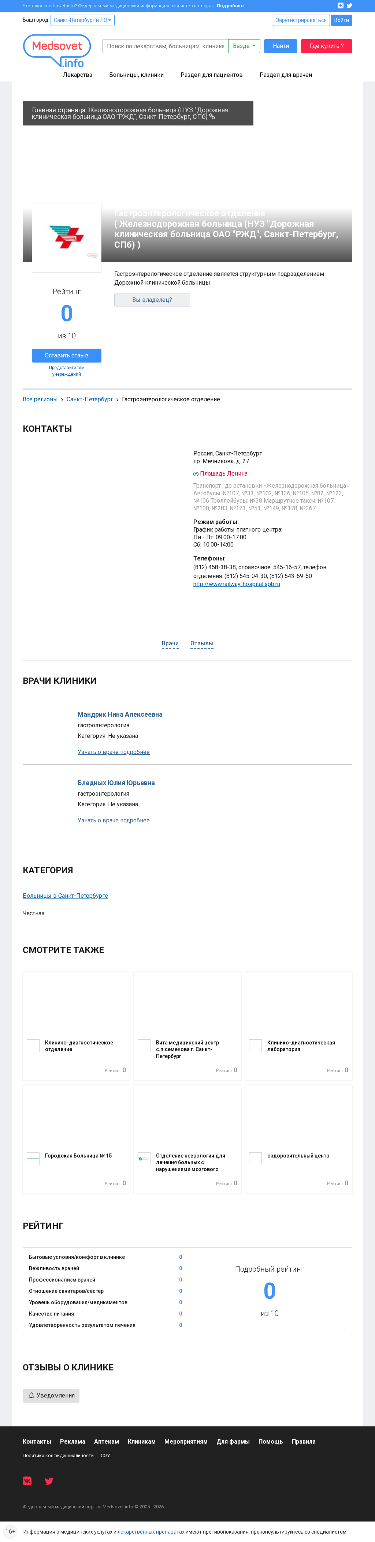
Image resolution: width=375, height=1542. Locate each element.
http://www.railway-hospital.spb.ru (236, 584)
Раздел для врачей (286, 74)
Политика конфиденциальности (58, 1455)
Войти (341, 20)
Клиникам (142, 1441)
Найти (281, 45)
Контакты (37, 1441)
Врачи (170, 643)
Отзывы (202, 643)
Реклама (72, 1441)
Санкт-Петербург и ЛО (81, 20)
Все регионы (40, 399)
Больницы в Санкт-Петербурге (65, 895)
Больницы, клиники (136, 74)
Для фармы (233, 1441)
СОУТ (106, 1455)
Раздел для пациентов (212, 74)
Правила (304, 1441)
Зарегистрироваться (301, 20)
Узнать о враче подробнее (114, 752)
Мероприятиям (186, 1441)
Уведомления (55, 1395)
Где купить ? (327, 45)
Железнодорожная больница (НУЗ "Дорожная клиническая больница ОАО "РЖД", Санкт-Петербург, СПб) (130, 113)
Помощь (271, 1441)
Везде (242, 45)
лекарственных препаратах (151, 1532)
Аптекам (106, 1441)
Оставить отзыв (67, 355)
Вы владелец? (152, 299)
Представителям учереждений (67, 371)
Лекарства (77, 74)
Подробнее (230, 5)
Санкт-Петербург (90, 399)
